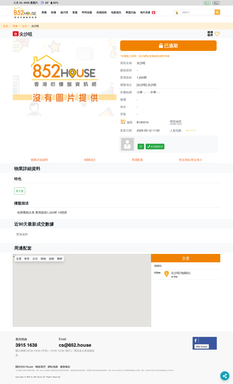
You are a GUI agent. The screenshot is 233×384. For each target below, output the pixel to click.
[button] (44, 12)
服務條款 (65, 366)
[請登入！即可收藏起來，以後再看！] (217, 34)
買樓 (14, 26)
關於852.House (24, 366)
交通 (18, 258)
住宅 (24, 26)
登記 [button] (216, 3)
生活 (35, 258)
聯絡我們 (40, 366)
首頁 (5, 26)
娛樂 (51, 258)
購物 (43, 258)
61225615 (156, 146)
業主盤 (19, 191)
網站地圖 (53, 366)
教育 (26, 258)
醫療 (59, 258)
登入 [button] (207, 3)
